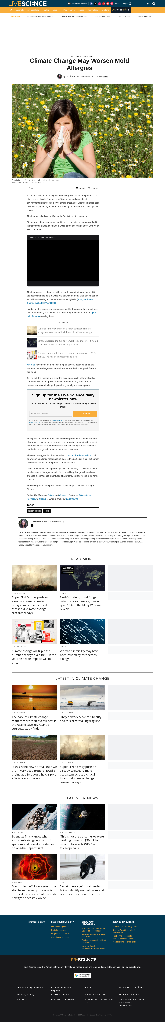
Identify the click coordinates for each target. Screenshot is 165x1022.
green (46, 511)
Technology (93, 10)
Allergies (31, 365)
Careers (22, 999)
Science (56, 10)
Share (33, 188)
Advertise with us (95, 994)
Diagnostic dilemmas (60, 934)
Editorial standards (62, 999)
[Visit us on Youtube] (103, 3)
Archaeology (33, 10)
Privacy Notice (34, 422)
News (105, 76)
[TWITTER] (33, 525)
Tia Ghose (70, 76)
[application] (63, 260)
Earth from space (58, 930)
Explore (105, 10)
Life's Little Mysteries (60, 927)
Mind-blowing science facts (124, 942)
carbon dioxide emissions (79, 455)
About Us (90, 987)
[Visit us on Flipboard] (107, 3)
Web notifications (129, 994)
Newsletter (94, 188)
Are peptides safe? (102, 16)
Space (81, 10)
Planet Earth (69, 10)
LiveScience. (72, 499)
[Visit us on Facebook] (91, 3)
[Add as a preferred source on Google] (82, 975)
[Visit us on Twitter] (95, 3)
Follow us (82, 188)
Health (46, 10)
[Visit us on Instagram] (99, 3)
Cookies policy (60, 994)
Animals (20, 10)
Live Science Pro (144, 16)
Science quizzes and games (124, 927)
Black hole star (124, 16)
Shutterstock (39, 182)
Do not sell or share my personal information (131, 1002)
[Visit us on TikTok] (111, 3)
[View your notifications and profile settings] (147, 3)
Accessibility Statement (31, 987)
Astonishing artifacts (59, 937)
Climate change (88, 56)
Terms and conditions (132, 987)
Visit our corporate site (128, 967)
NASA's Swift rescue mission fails (74, 16)
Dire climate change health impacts (39, 16)
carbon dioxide (34, 511)
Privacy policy (25, 994)
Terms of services (58, 420)
